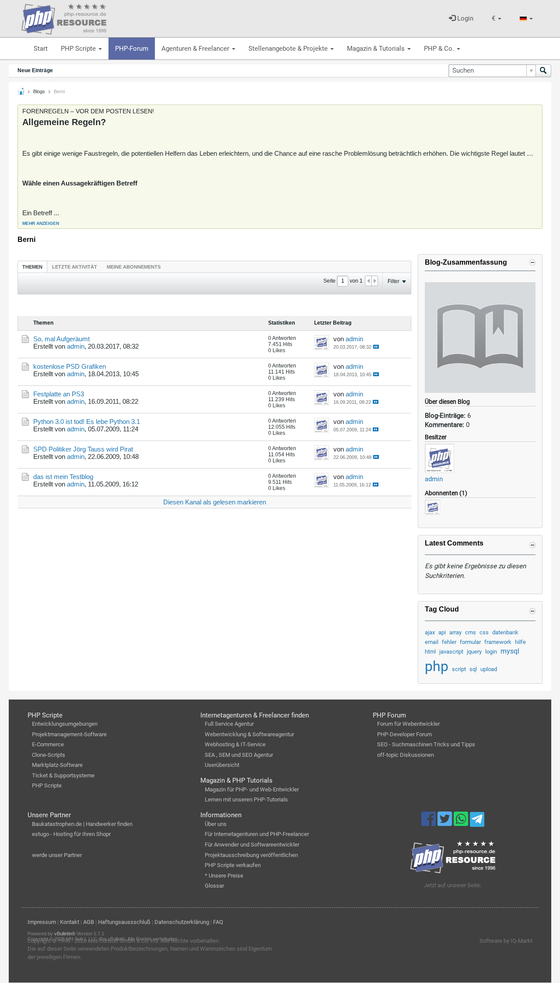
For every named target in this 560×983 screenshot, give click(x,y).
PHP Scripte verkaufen (233, 865)
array (455, 632)
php (436, 666)
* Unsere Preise (224, 875)
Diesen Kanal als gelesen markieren (214, 502)
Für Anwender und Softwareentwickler (252, 844)
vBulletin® (64, 933)
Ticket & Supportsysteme (63, 775)
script (459, 669)
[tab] (32, 267)
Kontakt (69, 922)
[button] (496, 18)
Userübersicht (222, 765)
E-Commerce (48, 744)
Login (464, 18)
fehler (449, 642)
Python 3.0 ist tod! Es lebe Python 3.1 (86, 421)
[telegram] (477, 822)
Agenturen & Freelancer (196, 48)
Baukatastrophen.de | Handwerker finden (82, 824)
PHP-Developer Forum (404, 734)
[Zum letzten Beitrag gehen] (376, 347)
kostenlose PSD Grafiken (69, 366)
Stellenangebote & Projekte (288, 48)
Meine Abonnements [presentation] (134, 266)
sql (473, 669)
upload (488, 669)
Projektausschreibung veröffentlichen (251, 855)
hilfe (520, 642)
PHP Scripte (79, 48)
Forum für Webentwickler (408, 724)
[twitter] (446, 823)
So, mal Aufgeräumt (61, 339)
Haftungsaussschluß (124, 922)
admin (434, 479)
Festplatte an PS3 (58, 394)
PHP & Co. (440, 48)
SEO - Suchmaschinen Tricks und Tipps (426, 744)
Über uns (216, 824)
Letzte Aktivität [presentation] (74, 266)
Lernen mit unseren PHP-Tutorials (246, 799)
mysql (509, 651)
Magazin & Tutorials (376, 48)
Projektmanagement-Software (69, 734)
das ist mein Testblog (63, 476)
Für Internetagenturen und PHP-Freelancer (257, 834)
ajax (430, 632)
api (442, 632)
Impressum (42, 922)
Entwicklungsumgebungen (65, 724)
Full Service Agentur (229, 724)
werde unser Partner (57, 855)
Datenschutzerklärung (181, 922)
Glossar (214, 885)
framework (497, 642)
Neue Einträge (35, 70)
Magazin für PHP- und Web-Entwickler (252, 789)
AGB (88, 922)
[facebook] (429, 823)
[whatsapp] (462, 823)
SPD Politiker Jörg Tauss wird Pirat (83, 449)
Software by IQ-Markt (506, 941)
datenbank (505, 632)
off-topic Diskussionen (405, 755)
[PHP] (64, 17)
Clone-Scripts (48, 755)
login (491, 651)
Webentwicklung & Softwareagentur (249, 734)
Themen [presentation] (32, 266)
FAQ (218, 922)
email (431, 642)
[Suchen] (543, 70)
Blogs (39, 91)
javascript (451, 651)
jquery (474, 651)
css (484, 632)
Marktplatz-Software (57, 765)
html (430, 651)
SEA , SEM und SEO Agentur (239, 755)
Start (41, 48)
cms (470, 632)
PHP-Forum (131, 48)
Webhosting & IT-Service (235, 744)
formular (470, 642)
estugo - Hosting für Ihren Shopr (71, 834)
